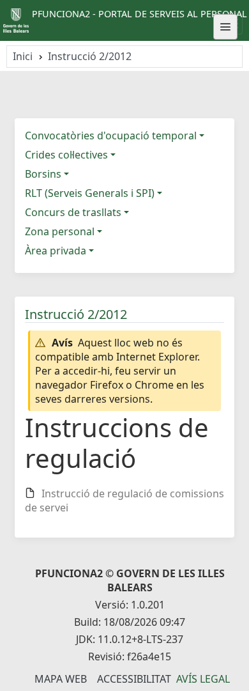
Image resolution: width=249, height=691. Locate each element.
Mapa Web (60, 679)
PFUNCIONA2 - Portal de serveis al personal (139, 14)
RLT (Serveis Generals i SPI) (90, 193)
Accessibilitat (134, 679)
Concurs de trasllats (73, 212)
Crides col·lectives (66, 155)
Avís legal (203, 679)
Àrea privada (55, 251)
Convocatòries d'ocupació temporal (111, 135)
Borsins (43, 174)
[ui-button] (225, 27)
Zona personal (59, 231)
